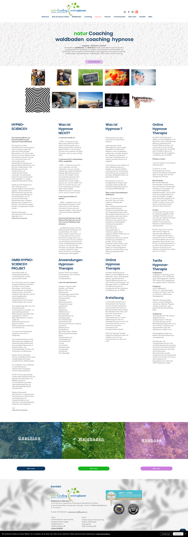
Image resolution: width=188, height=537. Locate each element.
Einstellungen (166, 534)
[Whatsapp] (125, 12)
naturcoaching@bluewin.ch (77, 512)
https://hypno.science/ (19, 410)
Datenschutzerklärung (103, 534)
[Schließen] (185, 533)
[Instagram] (132, 12)
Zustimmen (178, 534)
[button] (136, 11)
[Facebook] (129, 12)
